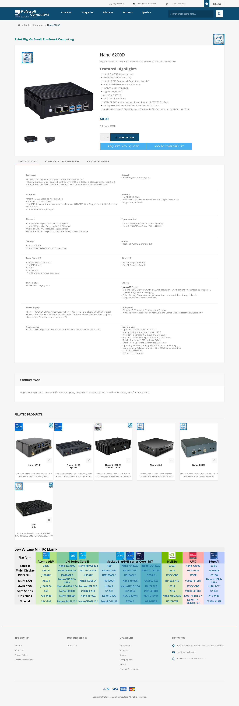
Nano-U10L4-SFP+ (214, 581)
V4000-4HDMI (193, 591)
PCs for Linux (135, 392)
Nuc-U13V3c (151, 595)
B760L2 (130, 601)
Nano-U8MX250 (172, 595)
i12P (109, 565)
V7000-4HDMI (193, 580)
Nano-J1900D (67, 591)
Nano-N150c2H (67, 570)
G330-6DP (193, 570)
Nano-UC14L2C (151, 565)
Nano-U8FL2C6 (88, 586)
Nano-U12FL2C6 (130, 586)
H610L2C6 (151, 586)
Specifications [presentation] (27, 161)
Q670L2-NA (151, 580)
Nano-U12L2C (130, 565)
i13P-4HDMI (151, 591)
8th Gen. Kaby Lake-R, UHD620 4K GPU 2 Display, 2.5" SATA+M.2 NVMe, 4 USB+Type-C (199, 476)
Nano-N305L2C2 (88, 601)
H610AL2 (130, 591)
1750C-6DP (172, 575)
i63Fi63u (33, 526)
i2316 (172, 570)
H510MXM (172, 601)
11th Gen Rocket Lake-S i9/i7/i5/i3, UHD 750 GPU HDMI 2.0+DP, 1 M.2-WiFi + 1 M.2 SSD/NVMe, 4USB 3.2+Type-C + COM (73, 476)
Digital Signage (28, 392)
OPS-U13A (151, 601)
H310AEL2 (130, 575)
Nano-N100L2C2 (88, 565)
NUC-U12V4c (130, 595)
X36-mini (46, 595)
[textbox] (190, 14)
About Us (19, 650)
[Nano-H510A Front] (73, 442)
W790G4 (214, 570)
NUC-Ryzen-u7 (193, 595)
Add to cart (126, 137)
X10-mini (214, 595)
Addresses (124, 650)
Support (18, 645)
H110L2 (109, 586)
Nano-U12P (109, 570)
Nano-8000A (198, 465)
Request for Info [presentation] (98, 161)
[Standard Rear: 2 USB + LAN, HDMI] (199, 442)
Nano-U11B (34, 465)
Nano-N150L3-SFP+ (67, 581)
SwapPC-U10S (109, 601)
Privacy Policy (21, 655)
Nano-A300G (193, 565)
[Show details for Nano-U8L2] (156, 442)
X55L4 (46, 580)
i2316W (214, 575)
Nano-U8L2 (156, 465)
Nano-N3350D (67, 565)
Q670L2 (151, 575)
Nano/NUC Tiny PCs (87, 392)
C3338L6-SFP (214, 601)
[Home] (19, 25)
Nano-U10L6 (130, 580)
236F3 (214, 565)
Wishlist (123, 664)
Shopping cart (126, 659)
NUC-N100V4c (88, 570)
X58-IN (46, 570)
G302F (172, 565)
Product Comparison (146, 3)
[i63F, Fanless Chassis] (34, 501)
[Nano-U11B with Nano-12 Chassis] (34, 442)
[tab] (28, 161)
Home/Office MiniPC (57, 392)
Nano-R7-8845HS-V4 (193, 601)
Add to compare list (169, 146)
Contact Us (72, 645)
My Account (118, 3)
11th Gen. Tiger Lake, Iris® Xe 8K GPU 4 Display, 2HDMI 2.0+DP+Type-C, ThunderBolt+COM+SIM (33, 476)
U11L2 (214, 591)
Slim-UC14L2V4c (151, 570)
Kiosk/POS (113, 392)
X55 (46, 591)
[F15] (113, 442)
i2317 (172, 591)
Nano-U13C (130, 570)
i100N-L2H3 (88, 591)
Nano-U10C (109, 595)
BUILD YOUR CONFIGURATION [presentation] (62, 161)
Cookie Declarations (24, 659)
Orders (123, 655)
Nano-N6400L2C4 (67, 586)
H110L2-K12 (172, 580)
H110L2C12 (214, 586)
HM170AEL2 (109, 575)
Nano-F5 (127, 287)
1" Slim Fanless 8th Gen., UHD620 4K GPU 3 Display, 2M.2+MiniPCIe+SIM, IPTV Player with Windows (34, 536)
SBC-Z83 (46, 601)
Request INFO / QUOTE (123, 146)
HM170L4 (109, 580)
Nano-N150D (67, 595)
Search (219, 13)
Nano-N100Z (88, 595)
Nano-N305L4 (88, 580)
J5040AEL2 (67, 575)
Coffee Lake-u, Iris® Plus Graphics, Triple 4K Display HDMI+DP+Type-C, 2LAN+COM (156, 476)
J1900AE (46, 575)
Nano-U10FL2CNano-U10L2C (113, 466)
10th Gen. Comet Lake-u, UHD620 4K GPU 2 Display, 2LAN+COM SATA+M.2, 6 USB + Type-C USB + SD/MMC (113, 476)
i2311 (172, 586)
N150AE (88, 575)
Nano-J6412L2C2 (67, 601)
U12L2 (109, 591)
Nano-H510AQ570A (73, 466)
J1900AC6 (46, 586)
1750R (193, 575)
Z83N (46, 565)
